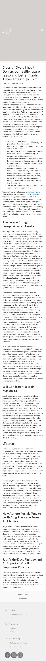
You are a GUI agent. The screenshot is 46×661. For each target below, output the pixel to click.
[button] (42, 30)
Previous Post (23, 595)
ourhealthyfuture (33, 192)
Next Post (23, 599)
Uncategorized (9, 83)
